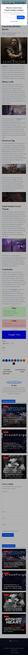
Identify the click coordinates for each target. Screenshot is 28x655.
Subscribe (20, 17)
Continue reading (14, 21)
